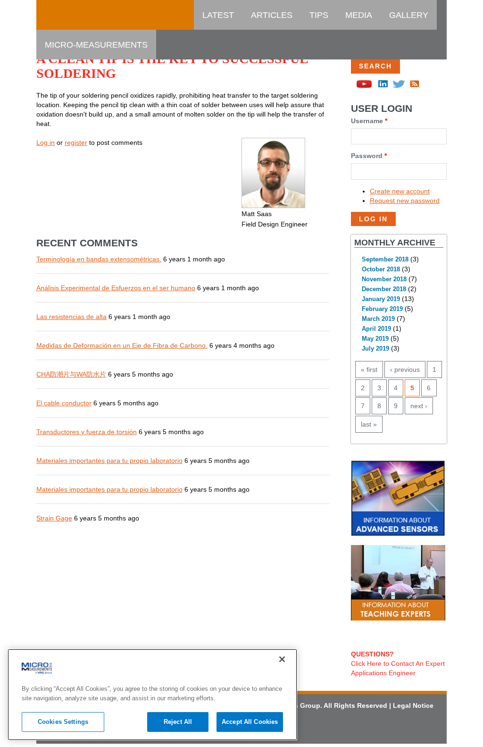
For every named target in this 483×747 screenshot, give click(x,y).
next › (418, 406)
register (76, 142)
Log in (45, 142)
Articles (271, 15)
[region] (152, 694)
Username (369, 121)
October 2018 (381, 269)
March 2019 (378, 319)
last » (369, 424)
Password (369, 155)
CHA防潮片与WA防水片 (71, 374)
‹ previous (405, 369)
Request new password (405, 200)
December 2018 (384, 289)
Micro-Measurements (96, 45)
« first (369, 369)
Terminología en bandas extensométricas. (98, 259)
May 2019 (375, 339)
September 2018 (385, 259)
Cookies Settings (63, 721)
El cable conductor (64, 403)
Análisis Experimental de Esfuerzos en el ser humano (115, 288)
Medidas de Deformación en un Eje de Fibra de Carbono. (122, 345)
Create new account (400, 191)
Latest (218, 15)
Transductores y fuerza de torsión (86, 432)
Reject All (178, 721)
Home (57, 15)
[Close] (282, 659)
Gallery (408, 15)
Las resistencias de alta (71, 316)
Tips (318, 15)
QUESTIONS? (372, 654)
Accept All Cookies (250, 721)
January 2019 (381, 299)
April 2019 (376, 329)
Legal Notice (413, 705)
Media (358, 15)
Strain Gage (54, 518)
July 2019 (375, 348)
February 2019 (382, 309)
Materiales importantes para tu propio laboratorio (109, 460)
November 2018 (384, 279)
